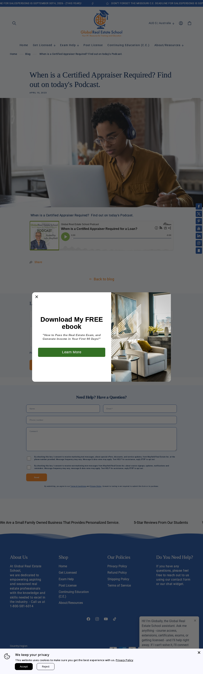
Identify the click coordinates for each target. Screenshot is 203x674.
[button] (36, 296)
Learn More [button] (71, 352)
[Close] (199, 653)
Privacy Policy (124, 660)
